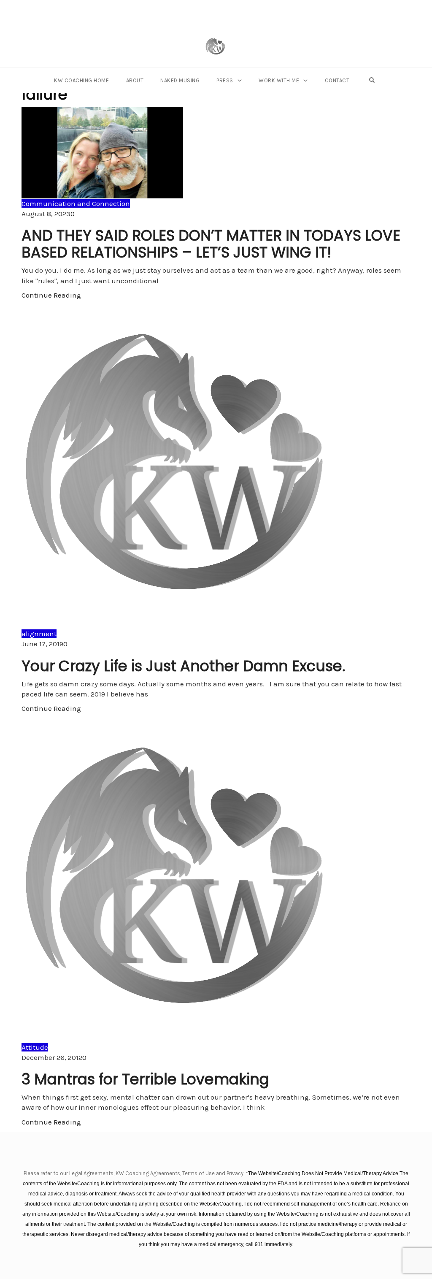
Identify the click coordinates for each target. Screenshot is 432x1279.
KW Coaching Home (81, 80)
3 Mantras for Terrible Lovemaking (145, 1079)
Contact (337, 80)
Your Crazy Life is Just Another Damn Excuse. (184, 666)
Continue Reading (51, 295)
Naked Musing (180, 80)
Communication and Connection (76, 203)
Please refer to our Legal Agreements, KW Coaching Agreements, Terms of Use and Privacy (134, 1173)
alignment (39, 633)
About (135, 80)
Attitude (35, 1047)
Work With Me (279, 80)
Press (224, 80)
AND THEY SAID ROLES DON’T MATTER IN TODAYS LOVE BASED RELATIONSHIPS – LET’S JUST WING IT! (211, 244)
